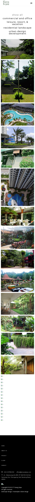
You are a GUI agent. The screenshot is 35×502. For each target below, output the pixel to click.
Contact (3, 465)
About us (4, 450)
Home (3, 445)
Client (3, 460)
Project (3, 455)
